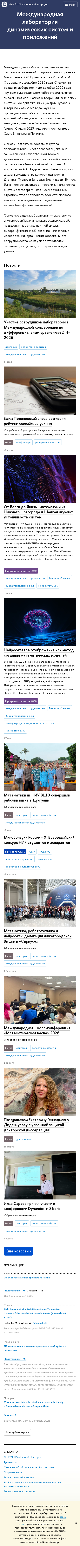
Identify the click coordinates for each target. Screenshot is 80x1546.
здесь (63, 1516)
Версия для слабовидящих (19, 1477)
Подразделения (13, 1472)
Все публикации (16, 1432)
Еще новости (17, 1251)
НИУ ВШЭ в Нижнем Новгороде (28, 4)
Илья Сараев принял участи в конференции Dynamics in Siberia (32, 1206)
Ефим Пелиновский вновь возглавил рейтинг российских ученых (35, 421)
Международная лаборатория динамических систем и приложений (40, 25)
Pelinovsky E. (40, 1323)
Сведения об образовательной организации (29, 1467)
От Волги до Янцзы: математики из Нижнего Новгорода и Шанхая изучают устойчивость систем (38, 512)
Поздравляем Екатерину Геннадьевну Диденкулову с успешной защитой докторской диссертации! (36, 1125)
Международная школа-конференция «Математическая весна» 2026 (37, 1030)
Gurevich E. (10, 1415)
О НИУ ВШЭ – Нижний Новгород (22, 1457)
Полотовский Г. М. (15, 1290)
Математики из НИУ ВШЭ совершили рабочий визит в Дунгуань (37, 797)
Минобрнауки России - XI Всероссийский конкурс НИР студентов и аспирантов (39, 840)
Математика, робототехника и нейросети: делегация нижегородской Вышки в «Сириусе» (37, 936)
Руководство (11, 1462)
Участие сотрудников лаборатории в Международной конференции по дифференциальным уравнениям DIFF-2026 (37, 329)
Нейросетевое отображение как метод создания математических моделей (39, 652)
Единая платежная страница (19, 1491)
